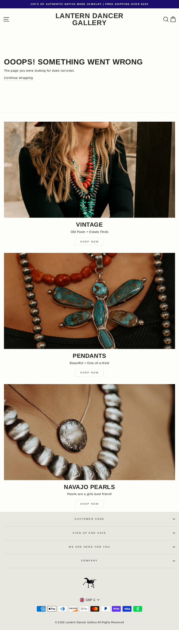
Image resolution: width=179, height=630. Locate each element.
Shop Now (89, 241)
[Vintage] (89, 170)
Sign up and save (89, 533)
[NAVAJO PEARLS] (89, 432)
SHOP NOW (89, 504)
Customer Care (89, 519)
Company (89, 560)
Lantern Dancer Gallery (89, 19)
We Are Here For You (89, 547)
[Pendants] (89, 301)
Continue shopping (18, 78)
